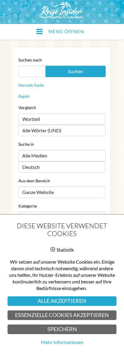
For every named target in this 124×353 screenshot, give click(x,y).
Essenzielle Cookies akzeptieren (62, 315)
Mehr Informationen (62, 342)
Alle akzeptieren (62, 301)
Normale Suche (31, 85)
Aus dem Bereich (34, 180)
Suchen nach (30, 59)
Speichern (62, 329)
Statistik (65, 250)
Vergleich (27, 107)
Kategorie (27, 205)
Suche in (26, 144)
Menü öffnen (66, 31)
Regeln (23, 96)
